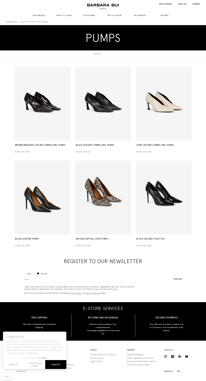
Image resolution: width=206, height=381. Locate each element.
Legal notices (96, 361)
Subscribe (177, 279)
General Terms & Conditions (103, 354)
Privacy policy (96, 358)
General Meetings (135, 354)
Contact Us (21, 371)
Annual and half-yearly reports (141, 361)
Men (29, 274)
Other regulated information (140, 358)
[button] (40, 15)
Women (44, 274)
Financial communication (139, 365)
